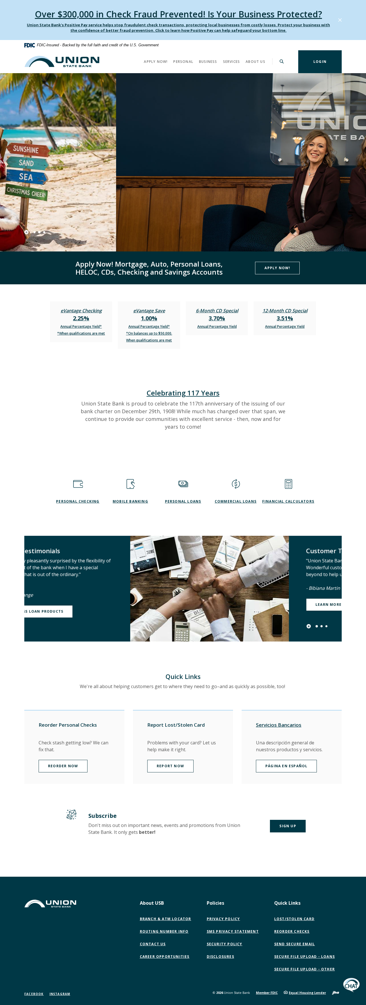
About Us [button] (255, 61)
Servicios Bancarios (278, 725)
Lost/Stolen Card (294, 918)
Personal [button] (183, 61)
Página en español (286, 766)
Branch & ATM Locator (165, 918)
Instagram (59, 993)
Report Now (170, 766)
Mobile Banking (130, 501)
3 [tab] (44, 232)
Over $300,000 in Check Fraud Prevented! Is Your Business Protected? (178, 14)
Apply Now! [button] (156, 61)
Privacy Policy (223, 918)
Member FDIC (267, 992)
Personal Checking (77, 501)
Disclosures (220, 956)
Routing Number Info (164, 931)
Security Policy (224, 944)
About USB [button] (152, 903)
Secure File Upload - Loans (304, 956)
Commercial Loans (235, 501)
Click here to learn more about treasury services (88, 200)
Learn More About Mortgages (243, 604)
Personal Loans (183, 501)
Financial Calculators (288, 501)
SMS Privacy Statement (233, 931)
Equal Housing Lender (307, 992)
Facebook (34, 993)
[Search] (281, 61)
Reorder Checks (292, 931)
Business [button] (208, 61)
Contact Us (153, 944)
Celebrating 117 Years (183, 392)
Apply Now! (277, 267)
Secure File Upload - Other (305, 969)
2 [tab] (39, 232)
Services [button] (231, 61)
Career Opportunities (165, 956)
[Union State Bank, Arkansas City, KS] (62, 61)
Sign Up (287, 826)
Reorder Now (63, 766)
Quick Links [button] (287, 903)
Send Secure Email (295, 944)
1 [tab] (34, 232)
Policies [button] (215, 903)
